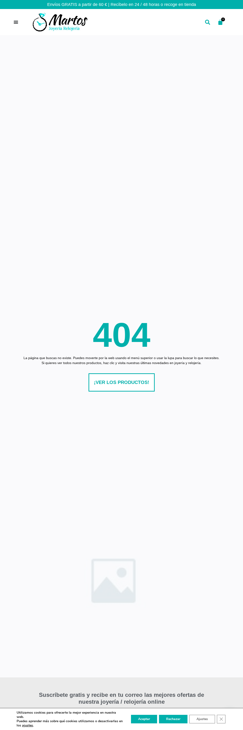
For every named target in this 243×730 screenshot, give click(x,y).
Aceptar (144, 719)
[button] (207, 23)
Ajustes (202, 719)
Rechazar (173, 719)
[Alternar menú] (16, 22)
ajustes (27, 725)
